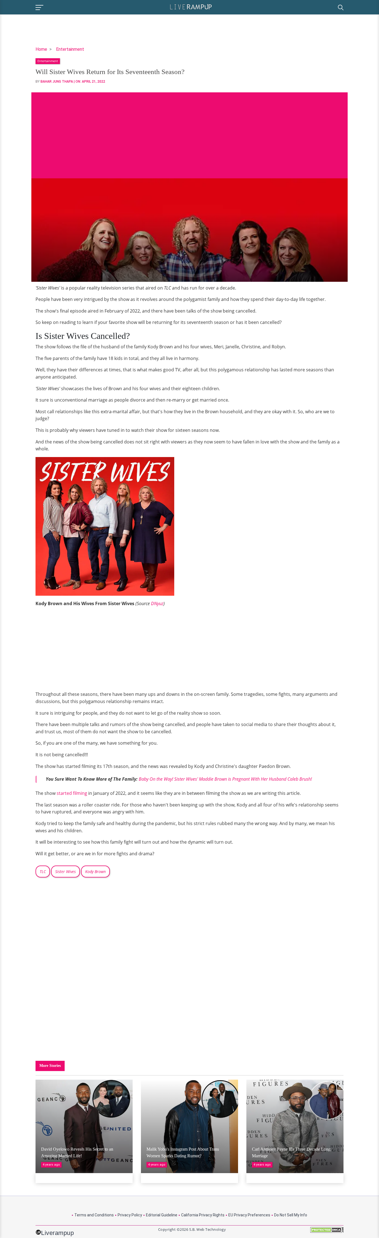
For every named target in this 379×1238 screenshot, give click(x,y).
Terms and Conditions (94, 1215)
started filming (72, 793)
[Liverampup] (191, 6)
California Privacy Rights (202, 1215)
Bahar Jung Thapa (57, 81)
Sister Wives (65, 871)
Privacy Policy (130, 1215)
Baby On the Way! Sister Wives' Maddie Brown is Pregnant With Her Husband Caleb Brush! (225, 779)
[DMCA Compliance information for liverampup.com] (326, 1232)
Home (41, 49)
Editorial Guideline (161, 1215)
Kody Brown (95, 871)
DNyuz (157, 603)
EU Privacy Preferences (249, 1215)
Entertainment (70, 49)
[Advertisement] (189, 131)
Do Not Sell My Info (290, 1215)
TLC (43, 871)
